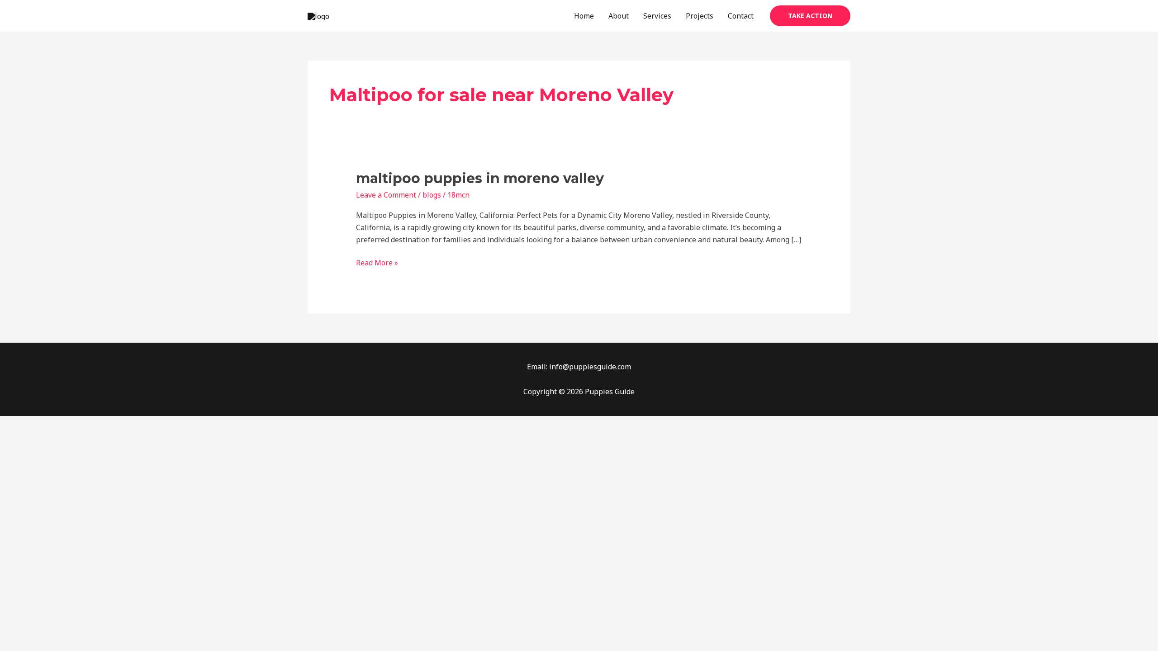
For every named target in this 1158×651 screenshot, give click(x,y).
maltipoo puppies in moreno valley (480, 178)
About (618, 16)
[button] (810, 15)
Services (657, 16)
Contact (741, 16)
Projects (699, 16)
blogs (431, 195)
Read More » (377, 262)
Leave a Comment (386, 195)
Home (584, 16)
